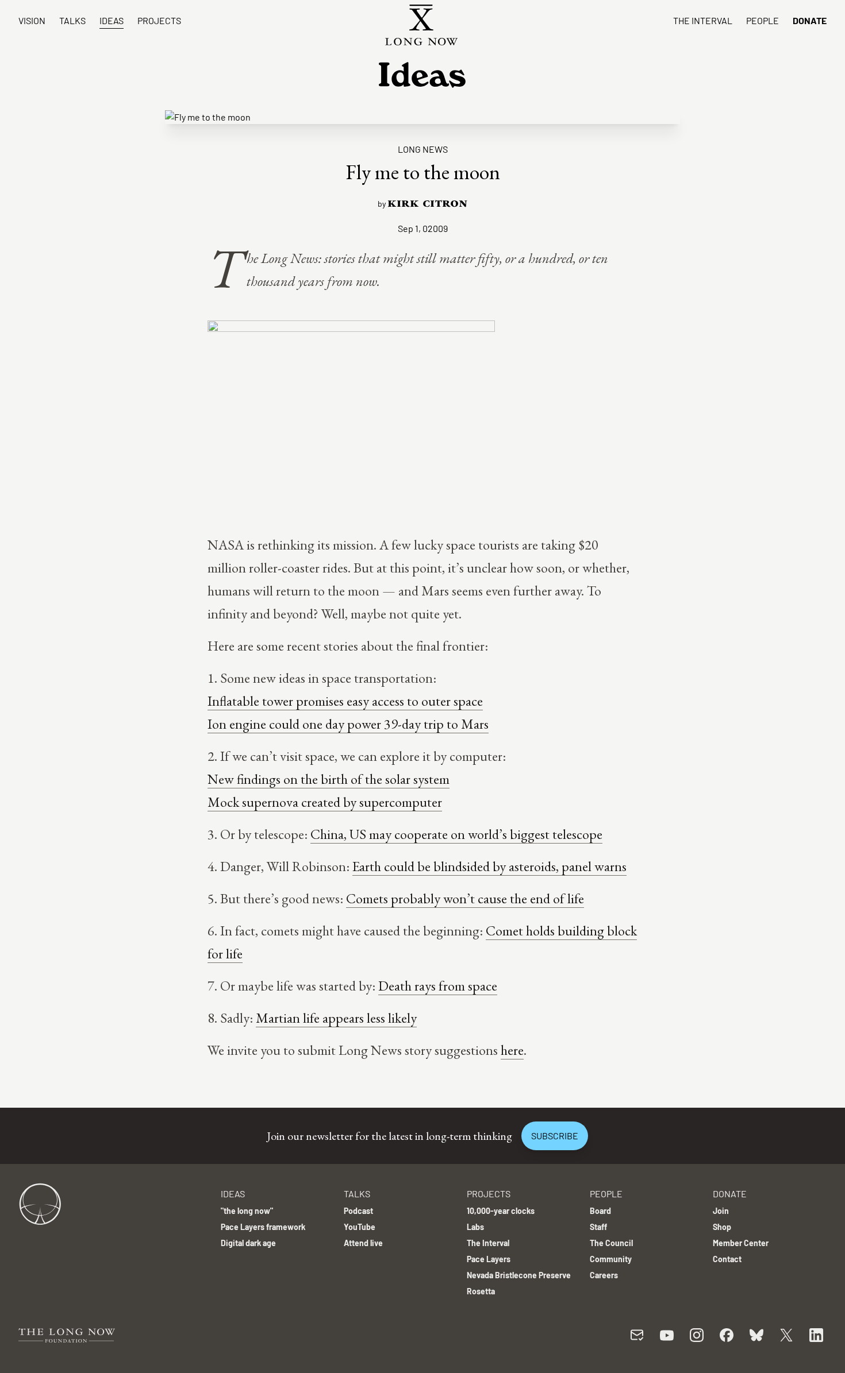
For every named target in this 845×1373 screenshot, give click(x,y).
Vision (31, 20)
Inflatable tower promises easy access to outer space (345, 701)
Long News (423, 149)
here (512, 1050)
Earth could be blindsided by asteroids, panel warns (489, 866)
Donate (810, 20)
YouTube (359, 1227)
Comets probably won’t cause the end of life (465, 898)
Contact (727, 1259)
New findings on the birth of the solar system (329, 779)
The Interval (702, 20)
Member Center (741, 1243)
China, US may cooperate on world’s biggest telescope (456, 834)
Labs (475, 1227)
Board (600, 1211)
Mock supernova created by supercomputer (325, 802)
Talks (72, 20)
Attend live (363, 1243)
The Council (611, 1243)
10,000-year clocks (501, 1211)
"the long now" (247, 1211)
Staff (598, 1227)
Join (721, 1211)
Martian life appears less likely (336, 1018)
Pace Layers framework (263, 1227)
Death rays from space (437, 986)
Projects (159, 20)
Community (611, 1259)
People (762, 20)
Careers (604, 1275)
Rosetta (481, 1291)
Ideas (111, 20)
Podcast (358, 1211)
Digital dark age (248, 1243)
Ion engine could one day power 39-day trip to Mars (348, 724)
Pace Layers (488, 1259)
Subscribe (554, 1135)
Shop (722, 1227)
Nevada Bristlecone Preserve (519, 1275)
